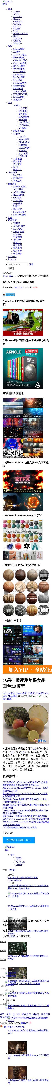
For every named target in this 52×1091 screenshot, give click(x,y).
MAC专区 (12, 172)
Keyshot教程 (19, 74)
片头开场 (23, 108)
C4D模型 (23, 145)
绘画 (10, 217)
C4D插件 (17, 198)
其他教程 (17, 100)
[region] (26, 592)
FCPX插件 (18, 178)
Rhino (16, 36)
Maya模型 (23, 153)
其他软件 (17, 43)
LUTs (15, 167)
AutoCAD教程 (20, 54)
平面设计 (17, 169)
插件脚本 (12, 184)
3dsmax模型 (24, 139)
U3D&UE (23, 156)
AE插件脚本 (19, 192)
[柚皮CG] (7, 1)
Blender (16, 19)
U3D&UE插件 (19, 215)
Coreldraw (17, 24)
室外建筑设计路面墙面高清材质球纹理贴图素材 (25, 816)
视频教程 (17, 248)
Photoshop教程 (20, 83)
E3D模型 (23, 150)
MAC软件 (18, 175)
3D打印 (22, 136)
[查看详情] (26, 592)
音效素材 (17, 164)
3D (34, 748)
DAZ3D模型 (24, 148)
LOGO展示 (24, 125)
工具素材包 (24, 117)
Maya (15, 31)
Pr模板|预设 (18, 131)
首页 (5, 4)
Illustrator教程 (19, 71)
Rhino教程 (18, 88)
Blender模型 (24, 142)
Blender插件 (18, 195)
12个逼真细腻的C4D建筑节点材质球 (20, 827)
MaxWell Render (20, 33)
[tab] (21, 613)
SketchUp (17, 38)
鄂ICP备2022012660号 (14, 1027)
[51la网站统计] (30, 1023)
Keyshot (16, 29)
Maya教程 (17, 80)
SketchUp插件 (19, 212)
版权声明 (45, 1014)
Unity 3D (17, 41)
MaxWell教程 (19, 77)
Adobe (16, 14)
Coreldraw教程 (20, 63)
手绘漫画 (17, 245)
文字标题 (23, 114)
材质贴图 (17, 159)
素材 (10, 102)
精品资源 (12, 220)
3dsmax (16, 12)
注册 (31, 264)
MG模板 (22, 128)
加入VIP (12, 259)
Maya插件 (17, 203)
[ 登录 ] (13, 936)
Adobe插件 (18, 189)
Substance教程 (19, 91)
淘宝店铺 (4, 1017)
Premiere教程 (19, 86)
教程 (10, 46)
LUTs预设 (18, 229)
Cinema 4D (18, 21)
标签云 (36, 1014)
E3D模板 (23, 119)
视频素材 (17, 161)
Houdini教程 (19, 69)
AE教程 (17, 52)
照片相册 (23, 111)
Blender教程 (18, 57)
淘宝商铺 (12, 256)
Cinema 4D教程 (20, 60)
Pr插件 (16, 206)
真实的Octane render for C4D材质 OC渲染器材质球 (26, 819)
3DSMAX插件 (20, 186)
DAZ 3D (17, 26)
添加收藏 (7, 699)
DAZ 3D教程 (19, 66)
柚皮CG (6, 693)
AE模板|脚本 (19, 226)
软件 (10, 9)
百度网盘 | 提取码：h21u (19, 840)
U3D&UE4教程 (20, 94)
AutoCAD (17, 16)
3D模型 (16, 134)
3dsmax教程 (18, 49)
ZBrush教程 (18, 97)
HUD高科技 (24, 122)
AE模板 (17, 105)
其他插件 (17, 181)
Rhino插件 (18, 209)
